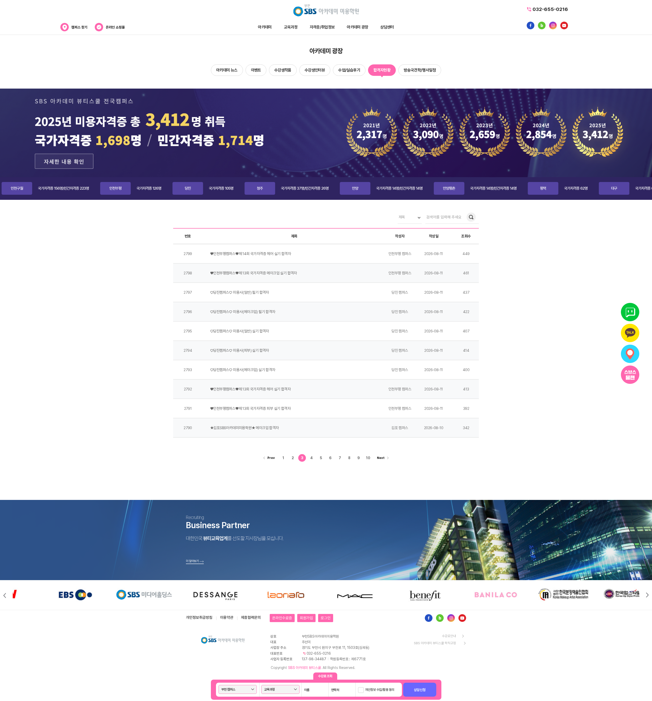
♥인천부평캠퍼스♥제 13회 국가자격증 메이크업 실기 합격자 (253, 273)
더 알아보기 (192, 561)
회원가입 (306, 618)
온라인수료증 (282, 618)
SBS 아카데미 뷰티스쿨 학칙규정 (435, 643)
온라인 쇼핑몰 (115, 27)
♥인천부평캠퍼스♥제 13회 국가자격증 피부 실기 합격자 (250, 408)
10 (368, 458)
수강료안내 (449, 636)
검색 (471, 217)
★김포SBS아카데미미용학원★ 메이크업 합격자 (244, 428)
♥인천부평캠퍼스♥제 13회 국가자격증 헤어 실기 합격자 (250, 389)
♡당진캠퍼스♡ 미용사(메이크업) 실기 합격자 (242, 370)
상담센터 (387, 27)
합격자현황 (381, 70)
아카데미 (264, 27)
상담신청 (420, 690)
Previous (4, 595)
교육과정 (290, 27)
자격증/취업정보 (322, 27)
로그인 (326, 618)
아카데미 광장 (357, 27)
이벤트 (256, 70)
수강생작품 (282, 70)
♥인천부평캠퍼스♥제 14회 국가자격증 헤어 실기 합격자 (250, 253)
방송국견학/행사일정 (420, 70)
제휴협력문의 (251, 617)
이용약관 (226, 617)
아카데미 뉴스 (227, 70)
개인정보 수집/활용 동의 (379, 690)
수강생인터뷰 (315, 70)
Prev (271, 458)
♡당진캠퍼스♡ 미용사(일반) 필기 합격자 (239, 292)
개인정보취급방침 (199, 617)
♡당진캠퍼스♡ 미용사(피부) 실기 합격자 (239, 350)
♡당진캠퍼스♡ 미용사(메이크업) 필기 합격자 (242, 312)
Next (381, 458)
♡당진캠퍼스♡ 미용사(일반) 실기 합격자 (239, 331)
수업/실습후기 (349, 70)
